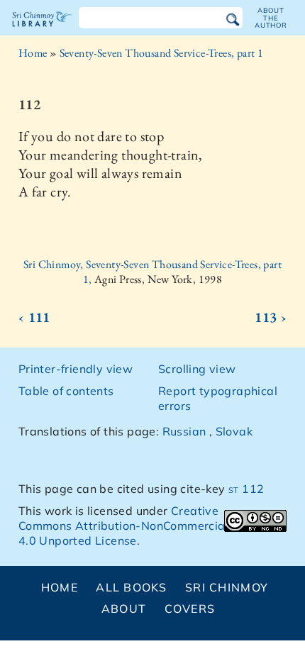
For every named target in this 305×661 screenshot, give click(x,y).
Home (33, 52)
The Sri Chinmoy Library (42, 31)
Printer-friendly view (75, 369)
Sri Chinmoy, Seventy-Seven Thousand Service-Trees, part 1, (152, 272)
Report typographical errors (217, 398)
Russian (184, 431)
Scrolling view (197, 369)
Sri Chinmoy (226, 587)
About (123, 608)
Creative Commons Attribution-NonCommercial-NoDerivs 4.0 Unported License (151, 526)
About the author (271, 17)
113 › (271, 317)
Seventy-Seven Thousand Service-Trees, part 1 (162, 52)
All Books (131, 587)
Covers (190, 608)
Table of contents (66, 391)
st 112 (246, 489)
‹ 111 (34, 317)
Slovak (234, 431)
